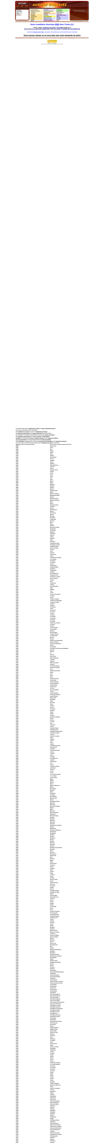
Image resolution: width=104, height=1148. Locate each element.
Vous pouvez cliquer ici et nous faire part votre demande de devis (52, 35)
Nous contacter (18, 10)
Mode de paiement (19, 11)
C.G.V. (17, 12)
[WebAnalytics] (52, 46)
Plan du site (18, 14)
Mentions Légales (19, 13)
